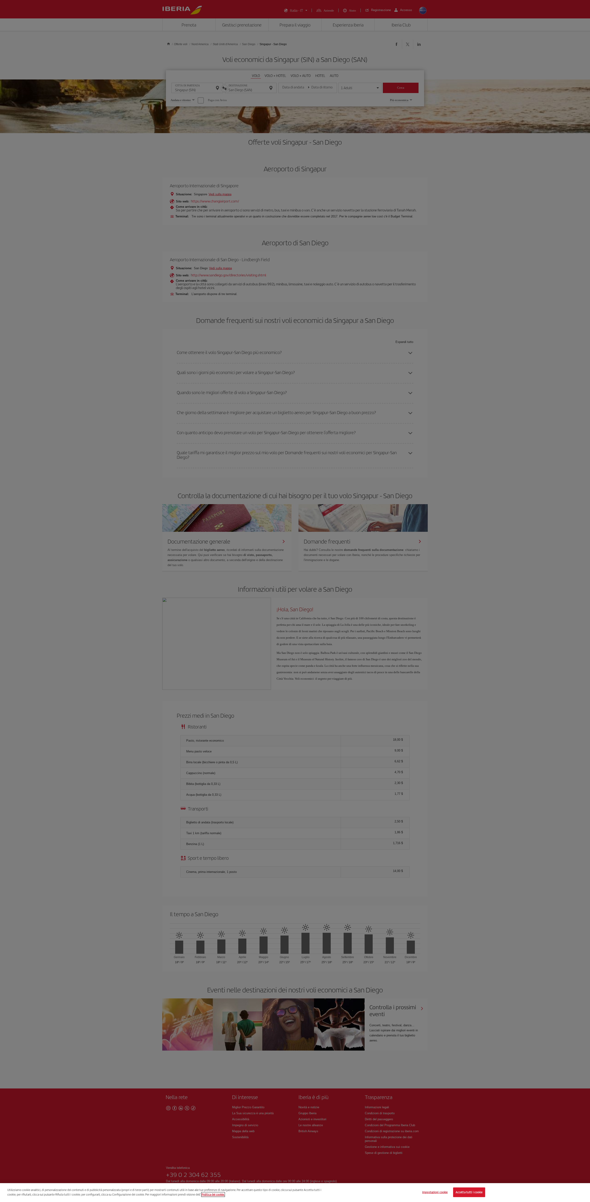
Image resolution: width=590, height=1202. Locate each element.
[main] (295, 1192)
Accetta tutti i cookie (469, 1192)
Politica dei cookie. (213, 1194)
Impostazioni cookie (435, 1192)
